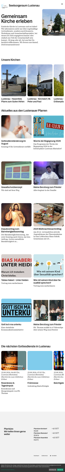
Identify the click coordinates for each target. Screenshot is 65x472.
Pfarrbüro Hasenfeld (41, 438)
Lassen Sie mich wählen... (8, 469)
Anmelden (54, 455)
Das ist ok (60, 469)
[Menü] (62, 4)
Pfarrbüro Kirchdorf (40, 428)
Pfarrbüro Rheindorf (40, 433)
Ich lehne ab (52, 469)
